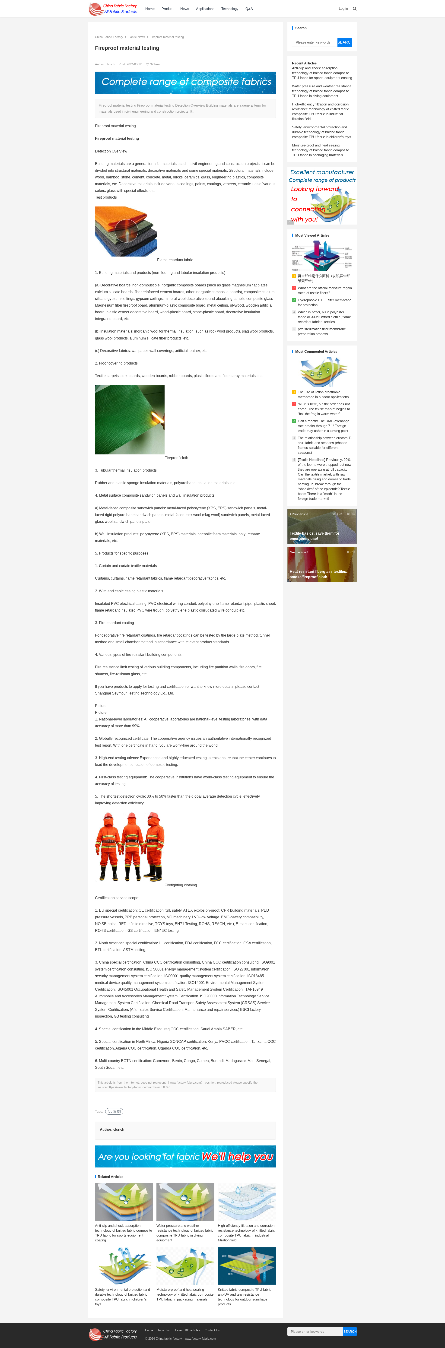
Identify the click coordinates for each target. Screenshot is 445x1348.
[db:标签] (114, 1111)
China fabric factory (169, 1338)
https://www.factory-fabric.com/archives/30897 (139, 1087)
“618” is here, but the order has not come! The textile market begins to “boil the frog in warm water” (324, 409)
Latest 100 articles (187, 1330)
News (184, 9)
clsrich (110, 64)
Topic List (164, 1330)
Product (167, 9)
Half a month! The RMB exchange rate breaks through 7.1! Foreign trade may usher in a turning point (323, 426)
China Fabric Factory (109, 37)
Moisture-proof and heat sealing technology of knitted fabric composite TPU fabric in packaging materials (184, 1294)
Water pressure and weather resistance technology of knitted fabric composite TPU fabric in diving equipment (321, 91)
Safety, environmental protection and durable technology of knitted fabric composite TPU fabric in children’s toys (321, 132)
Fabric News (136, 37)
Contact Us (212, 1330)
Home (150, 9)
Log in (343, 8)
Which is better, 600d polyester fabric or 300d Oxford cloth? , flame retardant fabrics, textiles (324, 317)
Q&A (249, 9)
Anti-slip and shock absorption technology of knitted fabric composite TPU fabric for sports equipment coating (322, 73)
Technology (229, 9)
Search (344, 42)
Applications (205, 9)
